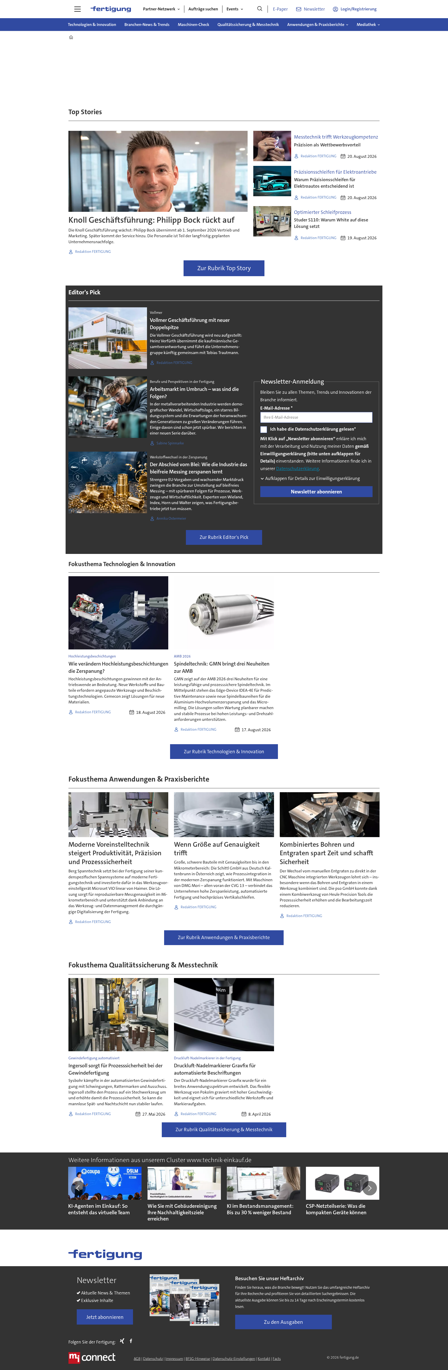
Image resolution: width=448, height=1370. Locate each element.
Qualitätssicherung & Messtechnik (248, 24)
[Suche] (260, 9)
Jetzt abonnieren (105, 1317)
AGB (137, 1358)
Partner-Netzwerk (159, 9)
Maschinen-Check (193, 24)
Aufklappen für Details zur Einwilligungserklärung (312, 478)
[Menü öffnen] (77, 9)
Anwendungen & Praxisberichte (315, 24)
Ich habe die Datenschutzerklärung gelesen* (313, 429)
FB (132, 1341)
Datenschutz (153, 1358)
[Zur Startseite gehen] (110, 9)
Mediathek (366, 24)
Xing (123, 1341)
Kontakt (264, 1358)
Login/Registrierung (359, 9)
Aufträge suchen (203, 9)
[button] (78, 1188)
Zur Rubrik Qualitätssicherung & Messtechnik (224, 1129)
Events (233, 9)
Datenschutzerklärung (297, 468)
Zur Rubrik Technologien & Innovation (224, 751)
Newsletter (314, 9)
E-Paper (280, 9)
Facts (277, 1358)
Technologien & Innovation (92, 24)
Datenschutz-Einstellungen (234, 1358)
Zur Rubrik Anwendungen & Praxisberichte (224, 937)
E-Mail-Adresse (276, 408)
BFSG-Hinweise (198, 1358)
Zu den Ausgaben (283, 1322)
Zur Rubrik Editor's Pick (224, 537)
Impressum (174, 1358)
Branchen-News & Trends (147, 24)
